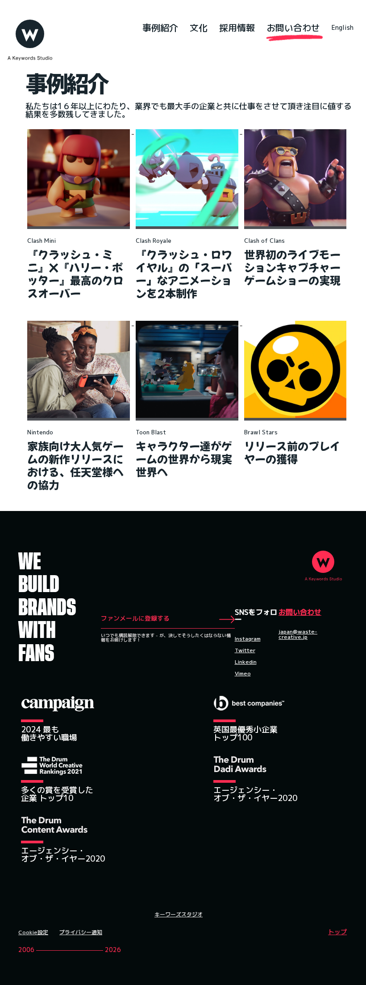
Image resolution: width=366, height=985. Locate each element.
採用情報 (237, 27)
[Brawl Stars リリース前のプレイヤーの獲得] (295, 322)
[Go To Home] (30, 32)
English (343, 27)
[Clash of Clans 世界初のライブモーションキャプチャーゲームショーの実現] (295, 131)
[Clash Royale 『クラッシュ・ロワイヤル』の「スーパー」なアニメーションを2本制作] (188, 131)
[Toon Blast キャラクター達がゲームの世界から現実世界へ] (188, 322)
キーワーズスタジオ (178, 914)
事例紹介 (160, 27)
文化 (199, 27)
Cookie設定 (33, 932)
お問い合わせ (293, 27)
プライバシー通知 (80, 932)
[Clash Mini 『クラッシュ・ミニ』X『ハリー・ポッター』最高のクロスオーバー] (79, 131)
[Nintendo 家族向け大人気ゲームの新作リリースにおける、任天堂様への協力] (79, 322)
